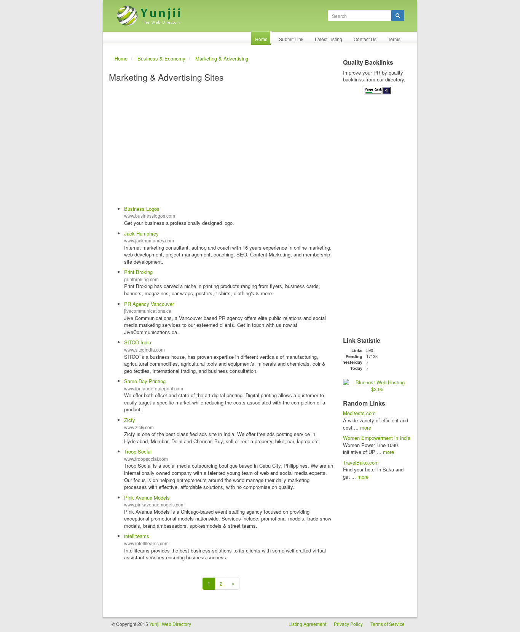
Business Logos (142, 208)
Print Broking (138, 271)
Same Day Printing (145, 381)
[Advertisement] (221, 144)
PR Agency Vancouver (149, 303)
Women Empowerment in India (376, 437)
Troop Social (138, 451)
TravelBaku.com (361, 462)
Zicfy (129, 419)
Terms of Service (387, 624)
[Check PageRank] (377, 90)
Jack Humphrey (141, 233)
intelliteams (136, 536)
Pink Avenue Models (147, 497)
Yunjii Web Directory (170, 624)
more (365, 427)
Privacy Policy (348, 624)
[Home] (149, 12)
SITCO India (137, 342)
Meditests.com (359, 413)
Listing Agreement (307, 624)
